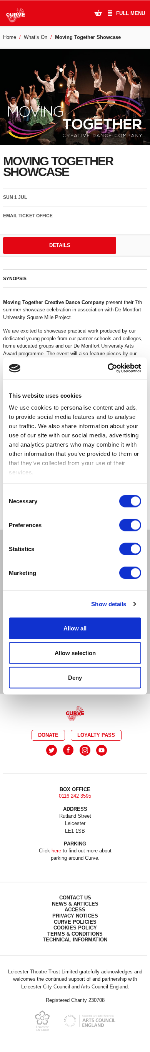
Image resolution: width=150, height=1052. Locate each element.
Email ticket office (28, 215)
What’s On (35, 37)
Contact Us (75, 898)
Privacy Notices (75, 916)
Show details (108, 604)
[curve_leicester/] (85, 750)
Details (59, 245)
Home (9, 37)
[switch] (130, 525)
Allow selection (75, 652)
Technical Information (75, 940)
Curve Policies (75, 922)
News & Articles (75, 904)
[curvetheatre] (101, 750)
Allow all (75, 628)
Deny (75, 677)
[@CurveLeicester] (51, 750)
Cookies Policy (75, 928)
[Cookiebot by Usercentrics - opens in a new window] (108, 368)
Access (75, 910)
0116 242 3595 (75, 796)
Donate (48, 735)
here (56, 851)
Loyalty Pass (96, 735)
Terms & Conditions (75, 934)
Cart (98, 12)
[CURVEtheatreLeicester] (68, 750)
